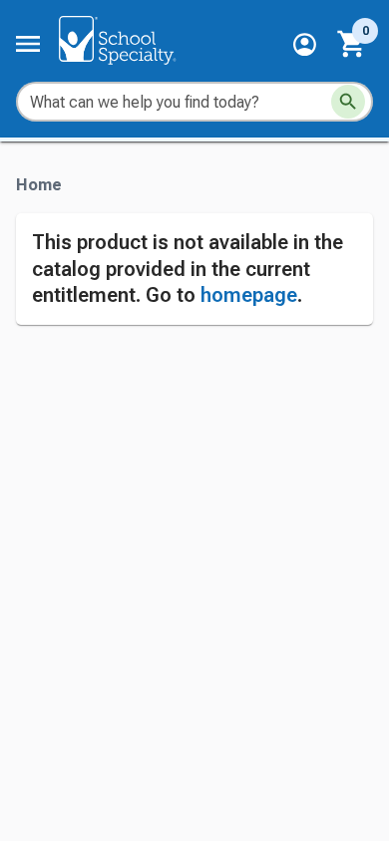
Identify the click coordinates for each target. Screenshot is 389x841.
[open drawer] (28, 44)
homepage (248, 295)
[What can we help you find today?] (348, 102)
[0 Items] (352, 44)
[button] (304, 44)
